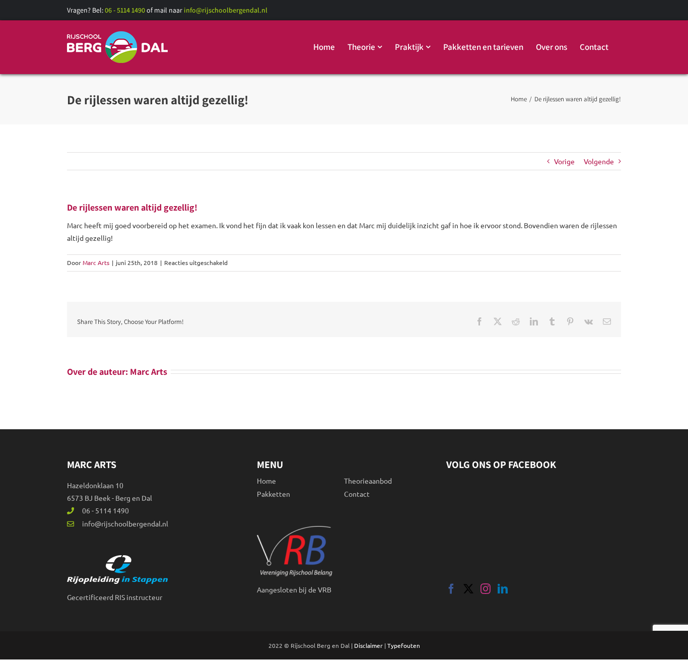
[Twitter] (468, 589)
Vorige (564, 161)
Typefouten (403, 645)
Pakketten (273, 493)
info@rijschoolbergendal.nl (225, 10)
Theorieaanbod (368, 480)
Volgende (599, 161)
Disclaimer (368, 645)
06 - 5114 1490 (126, 10)
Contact (357, 493)
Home (266, 480)
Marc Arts (96, 262)
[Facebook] (451, 589)
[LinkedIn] (503, 589)
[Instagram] (485, 589)
